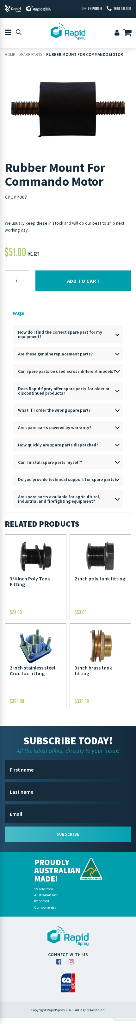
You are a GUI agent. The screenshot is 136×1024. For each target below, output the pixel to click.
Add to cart (83, 281)
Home (10, 54)
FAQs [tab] (18, 313)
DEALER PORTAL (92, 8)
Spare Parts (30, 54)
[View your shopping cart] (128, 33)
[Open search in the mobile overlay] (19, 32)
